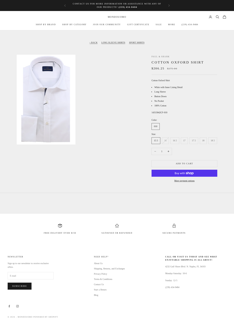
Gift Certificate (138, 24)
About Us (98, 263)
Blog (96, 295)
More (171, 24)
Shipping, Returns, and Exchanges (109, 268)
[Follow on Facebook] (9, 306)
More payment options (184, 181)
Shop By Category (74, 24)
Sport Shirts (137, 42)
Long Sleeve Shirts (113, 42)
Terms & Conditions (103, 279)
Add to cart (184, 163)
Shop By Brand (46, 24)
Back (94, 42)
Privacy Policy (100, 274)
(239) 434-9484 (189, 24)
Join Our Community (107, 24)
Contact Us (99, 284)
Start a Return (100, 290)
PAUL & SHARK (161, 57)
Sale (159, 24)
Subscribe (19, 286)
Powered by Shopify (45, 317)
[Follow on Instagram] (17, 306)
